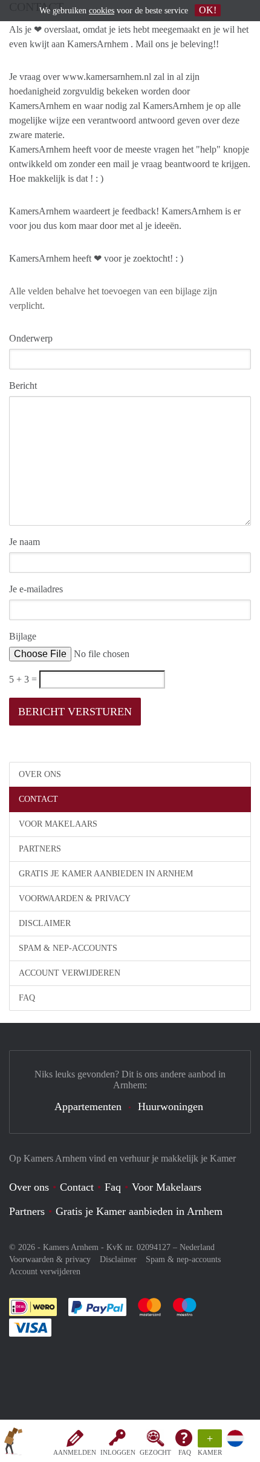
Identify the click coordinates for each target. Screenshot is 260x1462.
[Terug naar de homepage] (13, 1443)
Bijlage (22, 636)
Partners (40, 848)
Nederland (197, 1247)
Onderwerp (31, 338)
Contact (38, 799)
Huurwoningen (170, 1106)
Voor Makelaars (58, 824)
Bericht (23, 385)
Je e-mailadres (36, 589)
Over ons (40, 774)
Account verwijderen (69, 972)
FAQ (184, 1452)
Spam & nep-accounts (68, 948)
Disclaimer (45, 923)
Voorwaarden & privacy (75, 898)
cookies (101, 10)
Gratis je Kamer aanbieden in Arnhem (106, 873)
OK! (207, 10)
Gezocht (155, 1452)
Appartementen (88, 1106)
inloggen (117, 1452)
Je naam (24, 542)
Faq (113, 1187)
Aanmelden (74, 1452)
